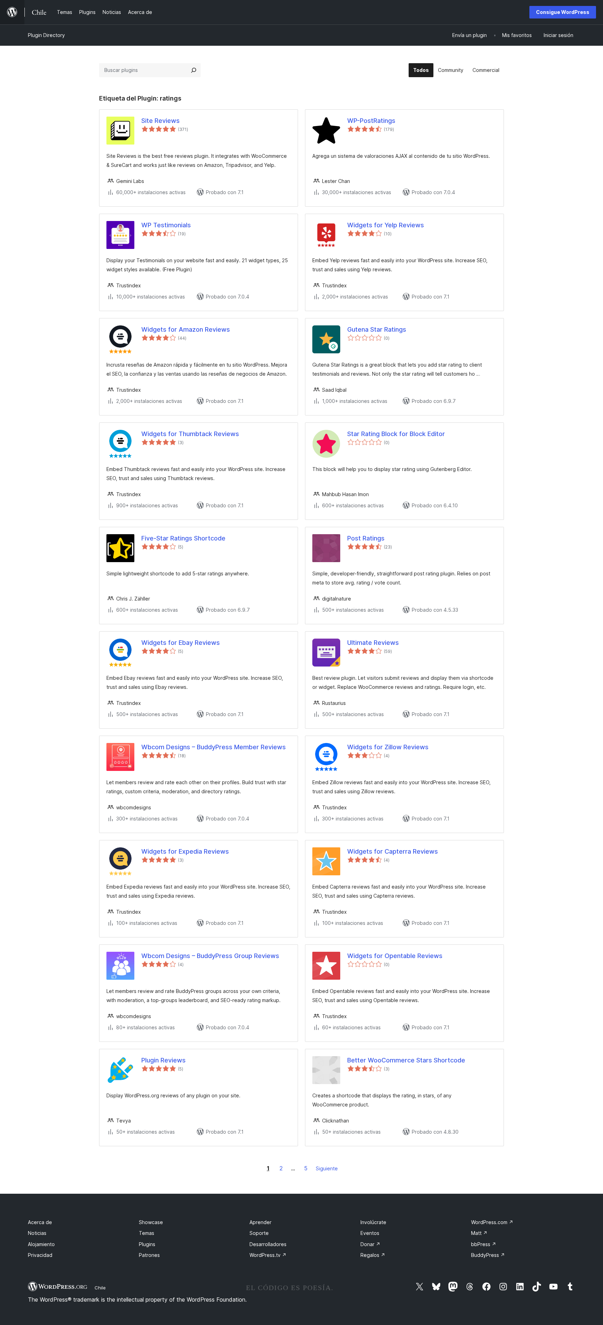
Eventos (369, 1233)
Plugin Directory (46, 35)
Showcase (151, 1222)
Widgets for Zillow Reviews (388, 747)
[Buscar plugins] (194, 70)
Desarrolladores (268, 1244)
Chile (100, 1287)
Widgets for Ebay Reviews (180, 642)
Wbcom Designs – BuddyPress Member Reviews (213, 747)
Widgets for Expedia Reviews (185, 851)
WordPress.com (492, 1222)
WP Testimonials (166, 225)
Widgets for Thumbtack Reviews (190, 433)
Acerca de (40, 1222)
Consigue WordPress (562, 12)
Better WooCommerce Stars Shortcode (406, 1060)
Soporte (259, 1233)
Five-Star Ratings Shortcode (183, 538)
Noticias (37, 1233)
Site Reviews (160, 120)
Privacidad (40, 1255)
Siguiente (327, 1168)
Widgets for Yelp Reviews (385, 225)
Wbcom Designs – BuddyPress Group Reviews (210, 955)
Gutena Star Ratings (376, 329)
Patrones (149, 1255)
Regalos (372, 1255)
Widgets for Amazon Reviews (185, 329)
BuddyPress (488, 1255)
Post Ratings (366, 538)
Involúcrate (373, 1222)
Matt (479, 1233)
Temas (146, 1233)
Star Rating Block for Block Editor (396, 433)
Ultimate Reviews (373, 642)
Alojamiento (41, 1244)
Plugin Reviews (163, 1060)
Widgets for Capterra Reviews (392, 851)
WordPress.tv (268, 1255)
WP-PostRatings (371, 120)
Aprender (260, 1222)
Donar (370, 1244)
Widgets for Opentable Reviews (394, 955)
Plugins (147, 1244)
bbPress (483, 1244)
